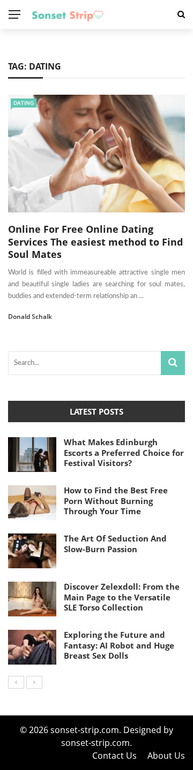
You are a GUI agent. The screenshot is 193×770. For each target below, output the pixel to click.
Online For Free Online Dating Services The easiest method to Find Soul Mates (95, 242)
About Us (166, 755)
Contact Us (114, 755)
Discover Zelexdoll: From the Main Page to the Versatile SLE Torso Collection (122, 597)
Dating (23, 102)
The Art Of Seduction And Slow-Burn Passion (115, 543)
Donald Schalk (30, 316)
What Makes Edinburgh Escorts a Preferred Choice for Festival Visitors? (124, 452)
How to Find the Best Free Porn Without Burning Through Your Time (116, 500)
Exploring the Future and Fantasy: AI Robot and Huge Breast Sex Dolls (119, 645)
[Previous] (16, 682)
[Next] (34, 682)
